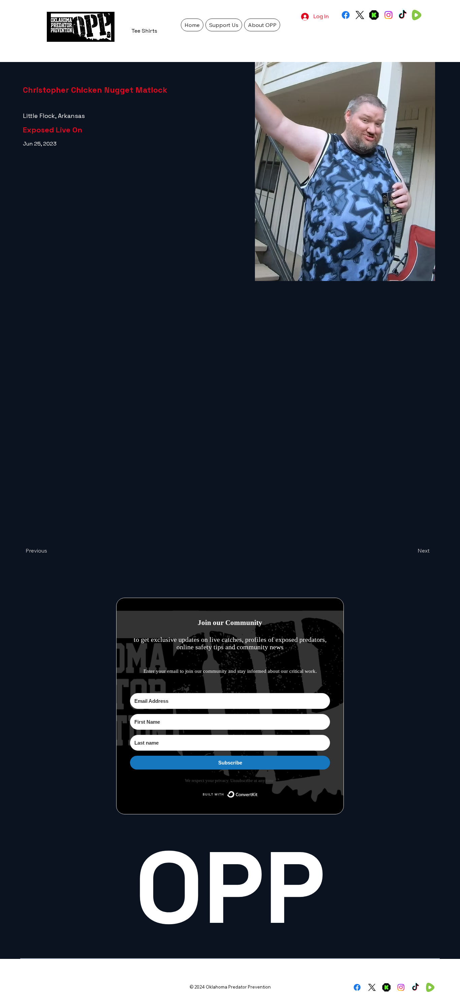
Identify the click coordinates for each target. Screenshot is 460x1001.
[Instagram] (388, 15)
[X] (360, 15)
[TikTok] (402, 15)
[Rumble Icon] (417, 15)
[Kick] (374, 15)
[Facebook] (345, 15)
